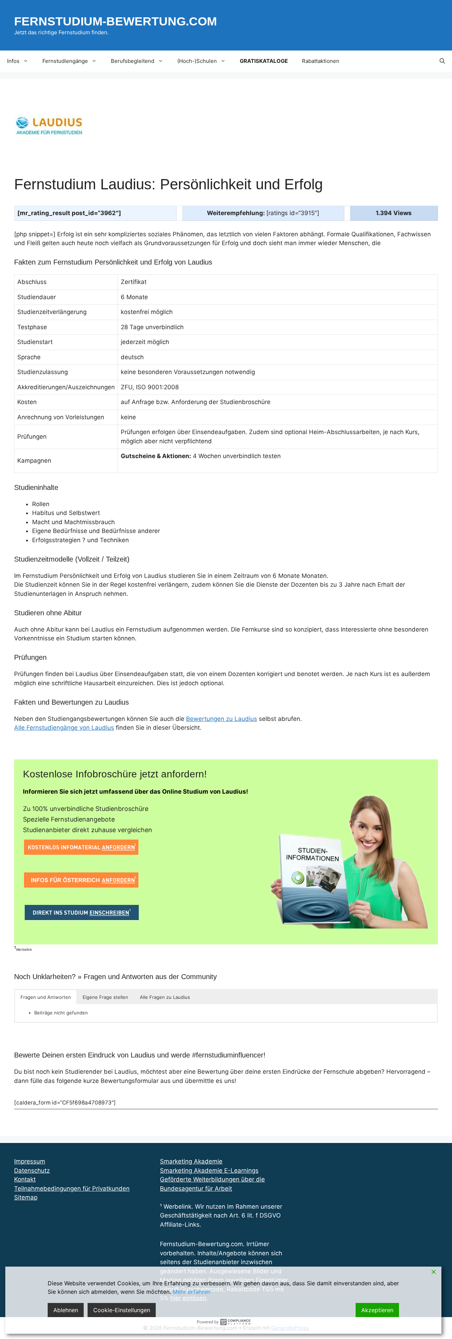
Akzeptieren (377, 1310)
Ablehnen (65, 1310)
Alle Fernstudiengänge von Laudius (64, 727)
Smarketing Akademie (191, 1161)
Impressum (29, 1161)
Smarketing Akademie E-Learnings (209, 1170)
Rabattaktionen (320, 61)
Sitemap (25, 1197)
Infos (13, 61)
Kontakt (25, 1179)
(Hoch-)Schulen (197, 61)
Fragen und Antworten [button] (45, 997)
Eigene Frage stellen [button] (105, 997)
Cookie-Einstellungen (121, 1310)
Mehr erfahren (191, 1291)
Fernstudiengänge (65, 61)
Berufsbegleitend (132, 61)
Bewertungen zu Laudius (221, 718)
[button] (442, 61)
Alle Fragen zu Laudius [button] (165, 997)
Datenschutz (32, 1170)
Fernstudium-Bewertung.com (115, 21)
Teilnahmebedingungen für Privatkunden (72, 1188)
